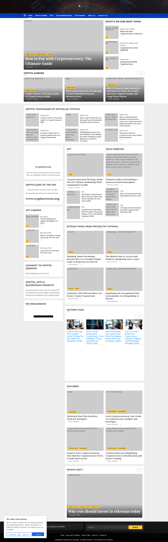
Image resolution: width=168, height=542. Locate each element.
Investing (50, 54)
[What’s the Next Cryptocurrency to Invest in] (112, 32)
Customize (13, 534)
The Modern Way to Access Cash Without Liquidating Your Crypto (122, 257)
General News (112, 411)
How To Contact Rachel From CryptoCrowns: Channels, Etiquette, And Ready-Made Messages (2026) (133, 337)
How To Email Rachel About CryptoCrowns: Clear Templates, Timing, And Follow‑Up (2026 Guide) (95, 337)
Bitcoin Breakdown (64, 16)
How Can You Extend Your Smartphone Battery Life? (130, 195)
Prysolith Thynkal (32, 99)
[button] (143, 15)
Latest (77, 288)
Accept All (38, 534)
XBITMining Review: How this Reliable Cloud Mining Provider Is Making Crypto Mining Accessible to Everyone (91, 136)
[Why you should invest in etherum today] (104, 496)
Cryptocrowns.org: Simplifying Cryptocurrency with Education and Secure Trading (124, 456)
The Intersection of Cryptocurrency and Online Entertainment (130, 135)
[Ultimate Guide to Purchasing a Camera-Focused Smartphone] (124, 165)
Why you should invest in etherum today (104, 511)
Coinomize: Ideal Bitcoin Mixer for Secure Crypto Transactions (84, 294)
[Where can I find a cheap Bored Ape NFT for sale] (32, 236)
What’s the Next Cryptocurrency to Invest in (131, 32)
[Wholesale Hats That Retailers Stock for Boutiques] (85, 402)
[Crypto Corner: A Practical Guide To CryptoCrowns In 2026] (32, 120)
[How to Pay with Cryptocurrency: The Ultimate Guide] (64, 45)
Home (30, 16)
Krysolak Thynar (75, 515)
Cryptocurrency (41, 54)
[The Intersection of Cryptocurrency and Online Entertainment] (111, 135)
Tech (109, 175)
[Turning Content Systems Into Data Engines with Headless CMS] (112, 209)
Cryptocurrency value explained (129, 49)
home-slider (72, 412)
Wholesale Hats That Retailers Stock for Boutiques (82, 417)
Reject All (25, 534)
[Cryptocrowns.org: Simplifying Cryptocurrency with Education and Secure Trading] (124, 439)
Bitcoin (71, 252)
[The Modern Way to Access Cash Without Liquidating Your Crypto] (124, 242)
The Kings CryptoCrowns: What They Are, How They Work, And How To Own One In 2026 (91, 197)
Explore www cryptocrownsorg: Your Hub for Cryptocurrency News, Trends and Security (85, 456)
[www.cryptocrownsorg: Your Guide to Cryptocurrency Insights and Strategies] (124, 402)
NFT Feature (44, 217)
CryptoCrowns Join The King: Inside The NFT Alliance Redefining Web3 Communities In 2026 (85, 182)
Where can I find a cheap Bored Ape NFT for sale (50, 236)
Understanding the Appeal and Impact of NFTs (49, 221)
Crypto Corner (41, 16)
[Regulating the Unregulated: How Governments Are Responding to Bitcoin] (124, 279)
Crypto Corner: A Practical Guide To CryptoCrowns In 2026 (42, 95)
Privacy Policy (86, 535)
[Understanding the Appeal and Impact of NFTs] (32, 221)
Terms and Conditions (73, 535)
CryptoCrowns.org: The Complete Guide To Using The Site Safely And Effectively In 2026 (75, 336)
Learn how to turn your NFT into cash (49, 252)
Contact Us (102, 16)
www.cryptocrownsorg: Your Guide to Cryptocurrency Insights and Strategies (123, 419)
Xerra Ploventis (73, 264)
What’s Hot (95, 507)
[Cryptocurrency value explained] (112, 47)
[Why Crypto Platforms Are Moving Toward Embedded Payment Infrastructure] (71, 120)
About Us (91, 16)
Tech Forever (80, 16)
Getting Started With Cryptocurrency (128, 63)
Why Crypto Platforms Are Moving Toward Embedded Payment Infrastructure (83, 94)
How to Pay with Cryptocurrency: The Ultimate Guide (58, 61)
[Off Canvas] (25, 15)
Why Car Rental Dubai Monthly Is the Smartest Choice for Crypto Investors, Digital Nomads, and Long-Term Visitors (123, 92)
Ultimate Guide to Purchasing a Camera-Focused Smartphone (121, 180)
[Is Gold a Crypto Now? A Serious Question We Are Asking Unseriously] (32, 135)
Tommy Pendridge (72, 99)
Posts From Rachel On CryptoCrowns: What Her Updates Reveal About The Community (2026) (113, 336)
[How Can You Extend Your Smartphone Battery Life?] (112, 194)
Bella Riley (29, 67)
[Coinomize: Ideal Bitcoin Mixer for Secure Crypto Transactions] (85, 279)
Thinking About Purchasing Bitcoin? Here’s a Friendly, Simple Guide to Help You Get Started (84, 259)
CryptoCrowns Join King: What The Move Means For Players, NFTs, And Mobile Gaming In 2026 (92, 213)
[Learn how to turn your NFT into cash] (32, 251)
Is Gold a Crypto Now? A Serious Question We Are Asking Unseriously (50, 135)
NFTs (51, 16)
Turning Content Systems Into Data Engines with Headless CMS (130, 210)
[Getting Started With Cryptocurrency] (112, 62)
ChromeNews (98, 540)
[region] (25, 527)
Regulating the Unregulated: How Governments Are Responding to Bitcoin (123, 296)
